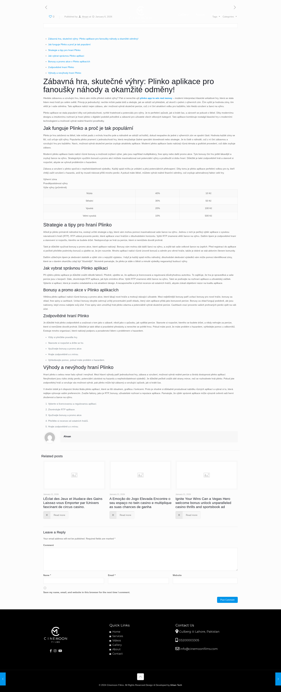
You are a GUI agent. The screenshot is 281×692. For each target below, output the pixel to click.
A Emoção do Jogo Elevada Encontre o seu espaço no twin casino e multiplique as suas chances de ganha (140, 503)
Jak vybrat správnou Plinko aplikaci (66, 55)
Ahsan (67, 436)
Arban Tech (176, 685)
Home (116, 631)
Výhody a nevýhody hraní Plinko (64, 73)
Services (117, 636)
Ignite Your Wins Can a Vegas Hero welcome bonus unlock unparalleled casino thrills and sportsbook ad (203, 503)
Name (47, 575)
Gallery (117, 644)
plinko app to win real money (156, 98)
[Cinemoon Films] (140, 14)
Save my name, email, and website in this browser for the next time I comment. (86, 592)
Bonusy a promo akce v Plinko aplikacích (69, 61)
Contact (117, 653)
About (116, 649)
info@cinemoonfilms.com (198, 649)
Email (111, 575)
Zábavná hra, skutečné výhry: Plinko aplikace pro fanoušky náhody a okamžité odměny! (93, 38)
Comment (48, 545)
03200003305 (188, 640)
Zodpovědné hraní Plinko (61, 67)
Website (177, 575)
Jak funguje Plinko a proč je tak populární (69, 44)
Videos (116, 640)
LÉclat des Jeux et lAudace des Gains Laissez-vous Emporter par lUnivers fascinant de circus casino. (72, 503)
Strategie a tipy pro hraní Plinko (64, 50)
